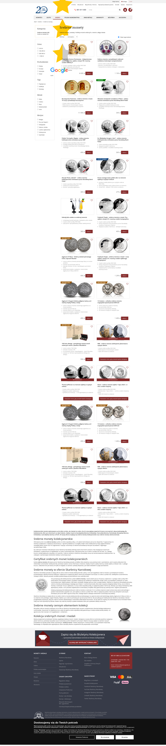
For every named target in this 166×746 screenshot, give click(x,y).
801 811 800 (81, 10)
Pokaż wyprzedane (125, 37)
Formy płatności (64, 693)
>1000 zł (41, 56)
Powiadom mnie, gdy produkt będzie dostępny (113, 359)
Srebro (57, 17)
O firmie (74, 4)
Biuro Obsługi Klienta (90, 657)
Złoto (49, 17)
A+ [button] (131, 1)
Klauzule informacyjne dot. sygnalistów (65, 702)
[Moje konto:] (125, 10)
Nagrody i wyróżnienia (65, 663)
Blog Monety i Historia (90, 4)
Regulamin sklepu (64, 681)
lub (120, 655)
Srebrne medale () (42, 34)
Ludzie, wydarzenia (44, 130)
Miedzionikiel (43, 107)
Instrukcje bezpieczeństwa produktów (70, 706)
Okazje (36, 677)
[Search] (120, 10)
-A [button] (129, 1)
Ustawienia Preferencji (82, 737)
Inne (40, 109)
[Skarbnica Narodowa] (42, 9)
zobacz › (89, 73)
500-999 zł (42, 53)
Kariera (123, 4)
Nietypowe (42, 124)
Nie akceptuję (105, 737)
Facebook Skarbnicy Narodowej (93, 686)
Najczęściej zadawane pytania (105, 4)
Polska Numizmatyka (71, 17)
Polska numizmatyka (40, 669)
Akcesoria (122, 17)
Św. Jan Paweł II (43, 122)
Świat (40, 74)
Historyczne (42, 132)
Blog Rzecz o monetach (91, 680)
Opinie (61, 660)
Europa (41, 69)
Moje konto (129, 4)
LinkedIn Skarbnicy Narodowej (93, 695)
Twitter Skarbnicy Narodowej (93, 698)
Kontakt (117, 4)
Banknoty (100, 17)
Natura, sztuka (43, 127)
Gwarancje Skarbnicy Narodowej (68, 670)
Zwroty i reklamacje (65, 699)
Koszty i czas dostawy (65, 696)
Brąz (40, 104)
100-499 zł (42, 51)
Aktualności (80, 4)
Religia (41, 119)
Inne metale (88, 17)
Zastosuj (62, 37)
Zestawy (41, 89)
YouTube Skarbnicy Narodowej (93, 689)
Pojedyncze (42, 84)
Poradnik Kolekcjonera (91, 683)
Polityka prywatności (65, 684)
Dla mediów (87, 660)
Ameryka (41, 71)
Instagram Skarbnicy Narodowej (93, 692)
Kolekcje (41, 86)
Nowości (39, 17)
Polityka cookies (64, 687)
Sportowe (42, 135)
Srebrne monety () (43, 32)
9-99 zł (41, 48)
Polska (41, 66)
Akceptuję (125, 737)
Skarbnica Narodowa (65, 657)
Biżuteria (111, 17)
